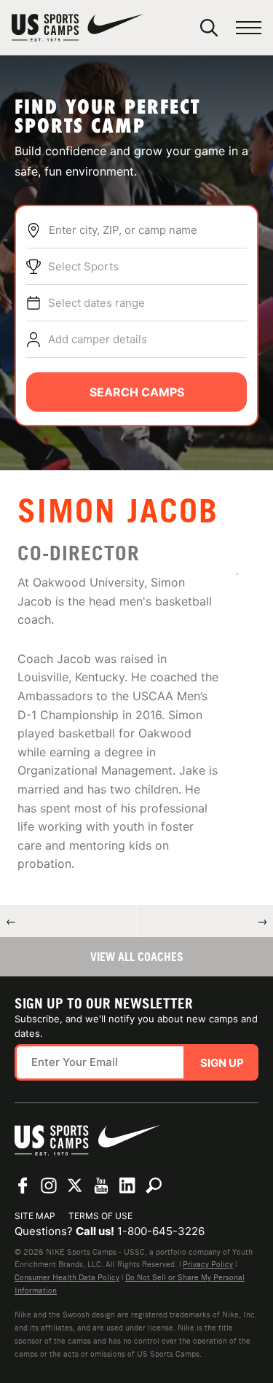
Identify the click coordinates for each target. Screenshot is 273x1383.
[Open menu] (248, 28)
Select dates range (96, 303)
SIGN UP (222, 1063)
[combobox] (147, 230)
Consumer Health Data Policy (67, 1277)
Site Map (35, 1215)
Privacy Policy (208, 1264)
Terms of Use (100, 1215)
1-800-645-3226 (161, 1231)
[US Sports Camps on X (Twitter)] (75, 1186)
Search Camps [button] (137, 392)
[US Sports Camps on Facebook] (23, 1186)
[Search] (209, 27)
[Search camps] (154, 1186)
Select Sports (83, 266)
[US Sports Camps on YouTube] (101, 1186)
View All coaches (136, 956)
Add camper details (97, 339)
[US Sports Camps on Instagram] (49, 1186)
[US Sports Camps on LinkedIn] (127, 1186)
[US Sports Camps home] (78, 28)
